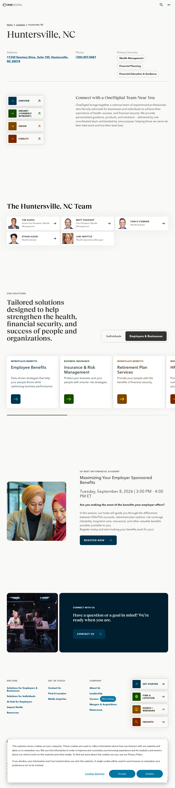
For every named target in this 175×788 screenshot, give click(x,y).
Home (10, 24)
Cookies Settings (95, 773)
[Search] (161, 4)
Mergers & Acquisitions (103, 704)
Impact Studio (15, 707)
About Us (95, 688)
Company (96, 680)
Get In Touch (56, 680)
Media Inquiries (57, 698)
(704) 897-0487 (86, 57)
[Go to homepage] (12, 5)
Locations (20, 24)
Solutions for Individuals (21, 696)
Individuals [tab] (113, 336)
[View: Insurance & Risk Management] (86, 382)
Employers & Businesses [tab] (146, 336)
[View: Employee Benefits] (33, 382)
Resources (13, 712)
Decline (150, 773)
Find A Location (57, 693)
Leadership (96, 693)
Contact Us (54, 688)
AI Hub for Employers (20, 701)
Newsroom (96, 709)
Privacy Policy (135, 754)
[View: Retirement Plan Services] (139, 382)
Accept (122, 773)
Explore (12, 680)
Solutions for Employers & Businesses (22, 689)
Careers (94, 698)
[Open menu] (168, 4)
